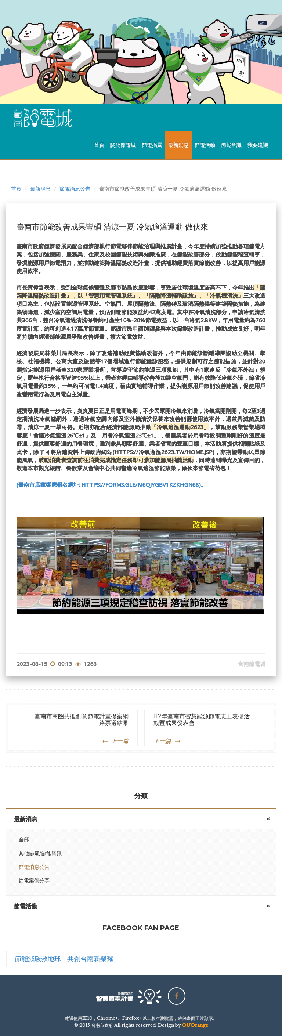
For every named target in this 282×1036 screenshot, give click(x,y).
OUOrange (195, 1025)
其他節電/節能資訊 (40, 853)
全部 (24, 839)
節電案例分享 (34, 880)
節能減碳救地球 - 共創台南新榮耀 (64, 959)
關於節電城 (123, 145)
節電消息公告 (74, 188)
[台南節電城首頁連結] (46, 117)
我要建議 (257, 145)
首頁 (99, 145)
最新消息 (178, 145)
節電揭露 (152, 145)
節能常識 (231, 145)
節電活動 (205, 145)
